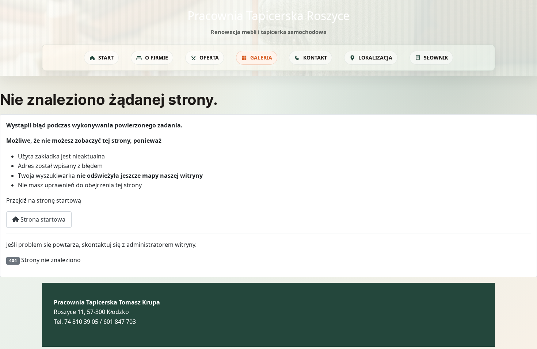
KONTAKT (315, 57)
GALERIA (261, 57)
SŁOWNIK (436, 57)
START (106, 57)
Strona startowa (42, 219)
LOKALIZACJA (375, 57)
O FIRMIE (156, 57)
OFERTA (209, 57)
